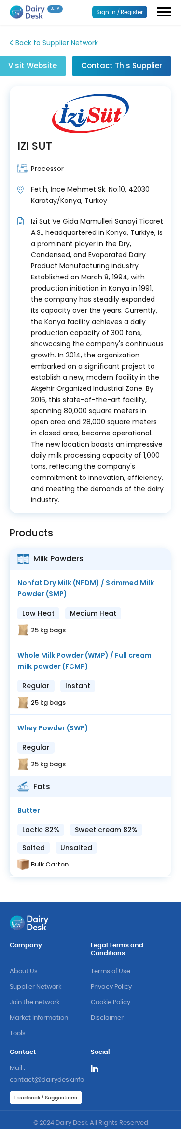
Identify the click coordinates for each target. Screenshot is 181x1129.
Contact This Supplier (121, 66)
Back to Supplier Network (56, 42)
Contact (23, 1052)
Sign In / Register (120, 12)
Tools (18, 1033)
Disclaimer (107, 1018)
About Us (24, 971)
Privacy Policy (111, 987)
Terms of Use (110, 971)
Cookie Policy (110, 1002)
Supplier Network (35, 987)
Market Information (39, 1018)
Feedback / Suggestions (45, 1097)
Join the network (34, 1002)
